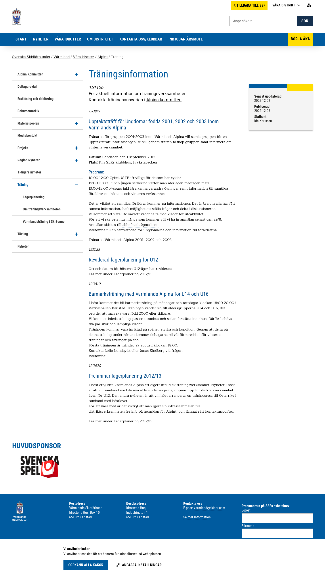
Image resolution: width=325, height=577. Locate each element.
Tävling (22, 234)
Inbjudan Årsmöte (185, 39)
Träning (22, 185)
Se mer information (197, 517)
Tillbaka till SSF (251, 5)
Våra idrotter (68, 39)
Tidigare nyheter (29, 172)
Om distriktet (100, 39)
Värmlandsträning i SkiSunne (44, 221)
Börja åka (300, 39)
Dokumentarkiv (28, 111)
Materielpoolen (28, 123)
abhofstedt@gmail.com (140, 225)
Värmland (62, 57)
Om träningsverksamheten (42, 209)
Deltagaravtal (27, 87)
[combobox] (263, 21)
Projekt (22, 148)
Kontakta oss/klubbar (140, 39)
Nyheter (40, 39)
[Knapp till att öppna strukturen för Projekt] (76, 148)
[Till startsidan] (16, 24)
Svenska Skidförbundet (31, 57)
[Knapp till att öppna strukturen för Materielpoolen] (76, 123)
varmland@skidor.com (209, 508)
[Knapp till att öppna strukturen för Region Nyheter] (76, 160)
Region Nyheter (28, 160)
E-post (246, 510)
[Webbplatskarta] (309, 5)
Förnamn (248, 526)
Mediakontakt (27, 135)
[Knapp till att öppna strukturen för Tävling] (76, 234)
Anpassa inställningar (142, 565)
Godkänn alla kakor (85, 565)
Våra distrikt (283, 5)
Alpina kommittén (164, 99)
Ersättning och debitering (35, 99)
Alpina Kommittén (30, 74)
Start (21, 39)
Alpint (103, 57)
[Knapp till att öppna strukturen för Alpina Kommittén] (76, 74)
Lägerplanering (33, 197)
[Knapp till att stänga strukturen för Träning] (76, 185)
